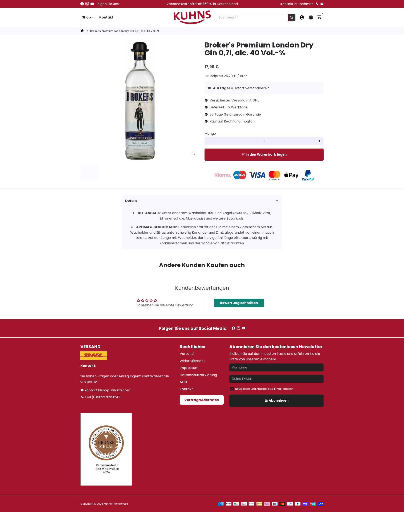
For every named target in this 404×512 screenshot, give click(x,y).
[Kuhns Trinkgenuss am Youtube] (92, 3)
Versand (187, 353)
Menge (210, 133)
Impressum (189, 367)
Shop (86, 17)
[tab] (202, 201)
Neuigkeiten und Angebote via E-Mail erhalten (264, 389)
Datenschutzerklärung (198, 374)
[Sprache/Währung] (311, 17)
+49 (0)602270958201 (102, 397)
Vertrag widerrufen (201, 399)
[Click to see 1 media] (89, 172)
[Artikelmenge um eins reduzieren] (209, 141)
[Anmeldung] (302, 17)
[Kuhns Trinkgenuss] (82, 31)
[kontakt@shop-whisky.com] (322, 3)
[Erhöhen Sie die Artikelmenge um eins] (320, 141)
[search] (291, 17)
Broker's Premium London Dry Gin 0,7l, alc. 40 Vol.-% (124, 31)
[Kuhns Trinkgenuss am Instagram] (87, 3)
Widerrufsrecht (192, 360)
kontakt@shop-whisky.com (107, 390)
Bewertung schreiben (239, 302)
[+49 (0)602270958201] (317, 3)
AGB (183, 381)
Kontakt (106, 17)
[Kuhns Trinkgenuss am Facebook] (82, 3)
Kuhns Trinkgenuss (116, 503)
